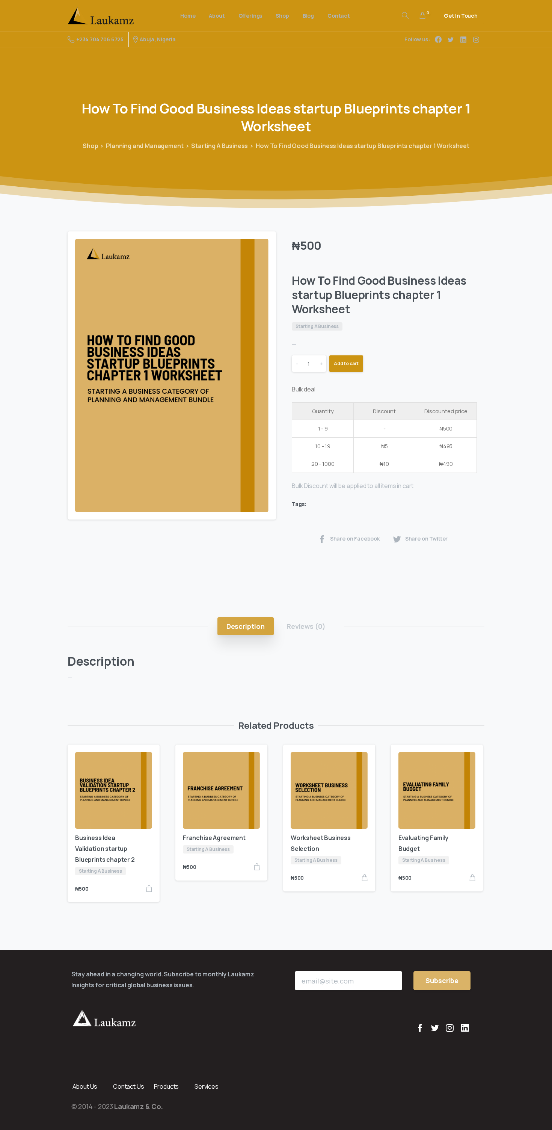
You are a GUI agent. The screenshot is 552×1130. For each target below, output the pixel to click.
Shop (90, 146)
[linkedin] (463, 39)
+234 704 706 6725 (100, 39)
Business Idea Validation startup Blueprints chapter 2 (105, 849)
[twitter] (450, 39)
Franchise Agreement (214, 838)
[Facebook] (438, 39)
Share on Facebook (355, 538)
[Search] (405, 16)
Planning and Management (144, 146)
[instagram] (476, 39)
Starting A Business (219, 146)
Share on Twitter (426, 538)
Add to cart (346, 363)
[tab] (245, 626)
